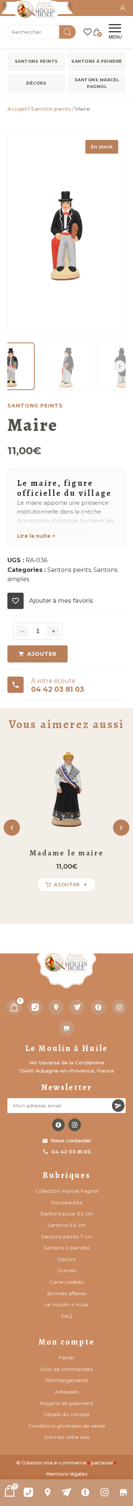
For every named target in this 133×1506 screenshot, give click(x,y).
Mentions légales (67, 1474)
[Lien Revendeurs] (123, 1492)
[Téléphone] (35, 1007)
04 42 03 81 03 (71, 1152)
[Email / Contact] (66, 1492)
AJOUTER (42, 654)
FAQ (66, 1316)
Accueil (17, 109)
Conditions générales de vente (66, 1426)
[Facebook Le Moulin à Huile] (58, 1125)
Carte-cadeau (67, 1282)
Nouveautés (66, 1202)
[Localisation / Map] (47, 1492)
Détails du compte (66, 1414)
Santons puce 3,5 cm (66, 1214)
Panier (66, 1358)
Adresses (66, 1392)
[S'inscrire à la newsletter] (118, 1105)
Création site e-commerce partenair (69, 1463)
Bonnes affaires (66, 1293)
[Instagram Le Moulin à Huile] (74, 1125)
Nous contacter (71, 1140)
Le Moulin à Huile (66, 1304)
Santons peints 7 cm (66, 1237)
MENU (115, 37)
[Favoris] (87, 32)
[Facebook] (85, 1492)
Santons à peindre (96, 61)
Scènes (66, 1270)
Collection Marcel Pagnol (66, 1191)
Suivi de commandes (66, 1369)
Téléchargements (66, 1380)
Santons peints (36, 61)
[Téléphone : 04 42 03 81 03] (28, 1492)
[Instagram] (104, 1492)
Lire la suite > (36, 536)
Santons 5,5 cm (66, 1225)
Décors (36, 83)
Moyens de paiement (66, 1403)
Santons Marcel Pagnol (97, 83)
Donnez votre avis (66, 1437)
